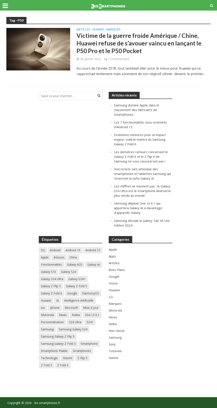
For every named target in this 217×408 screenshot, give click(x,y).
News (63, 315)
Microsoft (71, 308)
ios (43, 308)
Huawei (98, 29)
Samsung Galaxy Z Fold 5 (58, 344)
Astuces (59, 257)
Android (55, 250)
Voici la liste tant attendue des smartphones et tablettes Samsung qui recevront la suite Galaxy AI (142, 173)
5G (43, 250)
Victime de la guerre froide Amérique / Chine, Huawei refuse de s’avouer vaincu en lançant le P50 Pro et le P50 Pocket (139, 43)
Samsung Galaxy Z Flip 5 (57, 336)
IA (57, 300)
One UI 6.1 (92, 315)
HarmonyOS (90, 293)
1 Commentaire (118, 59)
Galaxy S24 (68, 272)
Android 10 (72, 250)
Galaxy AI (93, 264)
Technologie (49, 358)
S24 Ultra (75, 322)
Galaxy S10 (48, 272)
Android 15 (92, 250)
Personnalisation (52, 322)
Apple (45, 257)
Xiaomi (67, 358)
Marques (113, 29)
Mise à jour (91, 308)
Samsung (47, 329)
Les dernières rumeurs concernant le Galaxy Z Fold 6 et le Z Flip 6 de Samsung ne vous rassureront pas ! (141, 156)
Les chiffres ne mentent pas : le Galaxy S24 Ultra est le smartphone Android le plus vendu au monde (142, 191)
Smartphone (89, 344)
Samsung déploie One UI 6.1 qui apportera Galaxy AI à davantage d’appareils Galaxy (138, 208)
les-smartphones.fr (47, 403)
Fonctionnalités (51, 264)
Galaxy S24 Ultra (52, 279)
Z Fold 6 (62, 365)
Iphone (55, 308)
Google (72, 293)
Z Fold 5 (46, 365)
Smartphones (82, 351)
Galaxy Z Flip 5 (51, 286)
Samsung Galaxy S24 (73, 329)
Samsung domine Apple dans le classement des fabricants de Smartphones (136, 110)
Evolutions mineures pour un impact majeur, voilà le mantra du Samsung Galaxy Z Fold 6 (140, 139)
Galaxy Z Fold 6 (51, 293)
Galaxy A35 (74, 264)
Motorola (47, 315)
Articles (83, 29)
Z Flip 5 (82, 358)
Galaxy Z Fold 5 (76, 286)
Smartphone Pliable (54, 351)
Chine (73, 257)
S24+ (89, 322)
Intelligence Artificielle (78, 300)
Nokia (76, 315)
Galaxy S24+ (76, 279)
